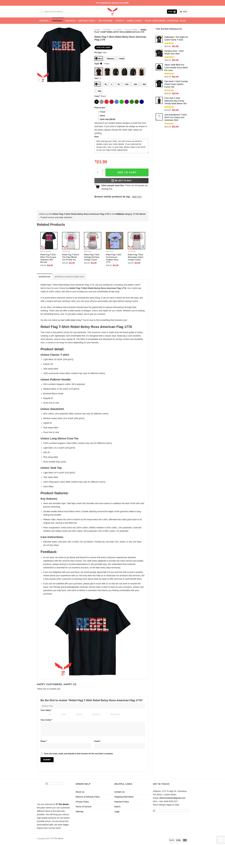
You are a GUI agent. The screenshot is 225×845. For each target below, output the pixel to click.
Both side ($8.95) (107, 119)
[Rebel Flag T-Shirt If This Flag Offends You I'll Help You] (70, 240)
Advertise (172, 21)
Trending (57, 21)
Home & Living (134, 21)
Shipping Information (124, 797)
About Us (80, 792)
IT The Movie (62, 804)
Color (97, 96)
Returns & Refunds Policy (88, 797)
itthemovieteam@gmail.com (172, 798)
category (124, 214)
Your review (46, 720)
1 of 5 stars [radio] (44, 714)
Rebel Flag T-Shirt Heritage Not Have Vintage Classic (91, 257)
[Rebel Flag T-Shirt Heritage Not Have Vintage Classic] (92, 240)
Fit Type (98, 52)
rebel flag (136, 197)
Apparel (44, 21)
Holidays (70, 21)
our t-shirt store (68, 320)
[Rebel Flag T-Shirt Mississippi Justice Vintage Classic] (136, 240)
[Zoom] (40, 79)
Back (102, 115)
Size (96, 78)
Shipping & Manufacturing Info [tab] (69, 277)
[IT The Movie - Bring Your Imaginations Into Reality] (112, 11)
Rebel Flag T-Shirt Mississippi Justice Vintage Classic (135, 257)
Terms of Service (83, 806)
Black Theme (131, 30)
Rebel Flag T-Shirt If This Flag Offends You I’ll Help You (70, 257)
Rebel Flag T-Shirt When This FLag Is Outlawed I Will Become (48, 258)
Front (102, 112)
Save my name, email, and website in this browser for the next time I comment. (78, 753)
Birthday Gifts (87, 21)
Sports (120, 21)
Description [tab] (44, 277)
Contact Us (119, 792)
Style (98, 64)
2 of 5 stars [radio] (57, 714)
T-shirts (118, 30)
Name (44, 741)
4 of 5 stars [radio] (87, 714)
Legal (116, 811)
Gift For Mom (105, 21)
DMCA (117, 806)
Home (97, 30)
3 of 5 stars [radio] (71, 714)
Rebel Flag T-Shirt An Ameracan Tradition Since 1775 (113, 258)
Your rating (46, 710)
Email (97, 741)
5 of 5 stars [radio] (106, 714)
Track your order (155, 21)
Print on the (99, 108)
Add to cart (127, 172)
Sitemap (79, 811)
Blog (183, 21)
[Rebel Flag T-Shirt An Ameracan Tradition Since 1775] (114, 240)
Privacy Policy (82, 802)
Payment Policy (121, 802)
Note (96, 137)
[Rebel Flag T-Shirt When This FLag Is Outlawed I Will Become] (49, 240)
